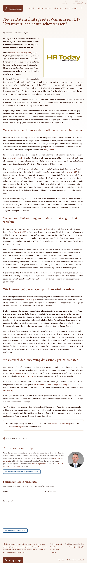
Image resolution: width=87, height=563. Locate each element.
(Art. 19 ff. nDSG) (27, 300)
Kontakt (74, 8)
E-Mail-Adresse (50, 491)
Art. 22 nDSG (18, 373)
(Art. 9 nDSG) (45, 229)
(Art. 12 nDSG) (72, 172)
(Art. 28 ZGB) (8, 391)
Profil (39, 8)
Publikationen (58, 8)
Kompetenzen (47, 8)
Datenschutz (71, 560)
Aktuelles (32, 8)
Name (5, 491)
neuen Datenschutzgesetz (20, 53)
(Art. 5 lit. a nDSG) (18, 158)
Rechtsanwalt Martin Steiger (18, 448)
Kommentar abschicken (16, 530)
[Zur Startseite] (13, 8)
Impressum (61, 560)
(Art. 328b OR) (49, 150)
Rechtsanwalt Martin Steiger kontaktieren (23, 471)
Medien (67, 8)
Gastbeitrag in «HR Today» (60, 424)
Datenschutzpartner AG (38, 464)
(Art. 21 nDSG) (27, 376)
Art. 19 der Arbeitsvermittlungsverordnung (50, 385)
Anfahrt (81, 560)
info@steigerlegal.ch (76, 544)
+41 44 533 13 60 (78, 547)
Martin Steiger (17, 427)
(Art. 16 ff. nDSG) (20, 232)
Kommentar (8, 501)
